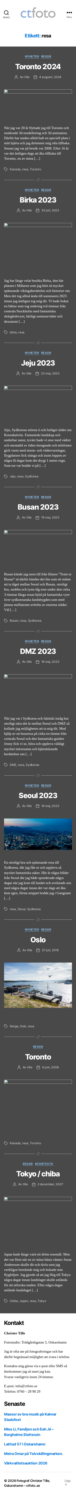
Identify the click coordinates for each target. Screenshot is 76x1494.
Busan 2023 (38, 507)
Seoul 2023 (38, 795)
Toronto (35, 169)
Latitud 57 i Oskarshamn (24, 1444)
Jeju (13, 476)
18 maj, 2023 (50, 662)
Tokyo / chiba (38, 1173)
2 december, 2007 (50, 1184)
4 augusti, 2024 (50, 77)
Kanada (15, 169)
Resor (46, 56)
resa (25, 169)
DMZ (13, 765)
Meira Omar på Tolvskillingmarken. (33, 1454)
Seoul (22, 909)
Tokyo (41, 1301)
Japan (23, 1301)
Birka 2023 (38, 199)
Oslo (38, 939)
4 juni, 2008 (50, 1067)
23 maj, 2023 (50, 373)
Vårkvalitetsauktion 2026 (25, 1463)
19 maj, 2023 (50, 517)
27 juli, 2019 (50, 950)
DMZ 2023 (38, 651)
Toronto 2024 (38, 66)
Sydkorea (32, 476)
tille (27, 77)
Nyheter (32, 56)
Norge (14, 1026)
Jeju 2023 (38, 362)
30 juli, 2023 (50, 210)
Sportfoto (44, 1163)
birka (13, 332)
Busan (14, 620)
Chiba (14, 1301)
